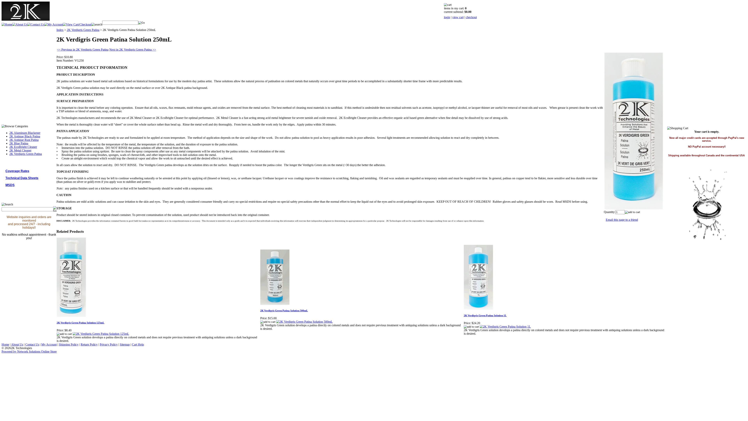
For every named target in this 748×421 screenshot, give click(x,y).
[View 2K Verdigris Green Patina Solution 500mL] (304, 321)
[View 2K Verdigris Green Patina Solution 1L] (505, 326)
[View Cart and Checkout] (77, 24)
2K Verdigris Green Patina (25, 154)
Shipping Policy (69, 344)
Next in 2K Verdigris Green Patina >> (132, 49)
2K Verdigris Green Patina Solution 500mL (284, 310)
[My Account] (53, 24)
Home (5, 344)
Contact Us (32, 344)
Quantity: (609, 212)
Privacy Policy (109, 344)
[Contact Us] (35, 24)
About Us (17, 344)
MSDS (10, 185)
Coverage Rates (17, 171)
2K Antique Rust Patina (24, 140)
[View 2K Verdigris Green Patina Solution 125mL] (101, 333)
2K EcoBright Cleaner (23, 147)
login (447, 17)
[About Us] (19, 24)
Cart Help (138, 344)
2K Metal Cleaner (20, 150)
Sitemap (125, 344)
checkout (471, 17)
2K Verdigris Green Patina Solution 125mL (80, 322)
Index (60, 30)
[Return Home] (26, 19)
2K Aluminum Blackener (24, 132)
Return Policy (89, 344)
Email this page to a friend (622, 219)
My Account (49, 344)
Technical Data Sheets (21, 178)
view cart (458, 17)
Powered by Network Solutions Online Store (29, 351)
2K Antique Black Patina (24, 136)
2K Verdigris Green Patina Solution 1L (485, 315)
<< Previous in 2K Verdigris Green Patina (82, 49)
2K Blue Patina (18, 143)
